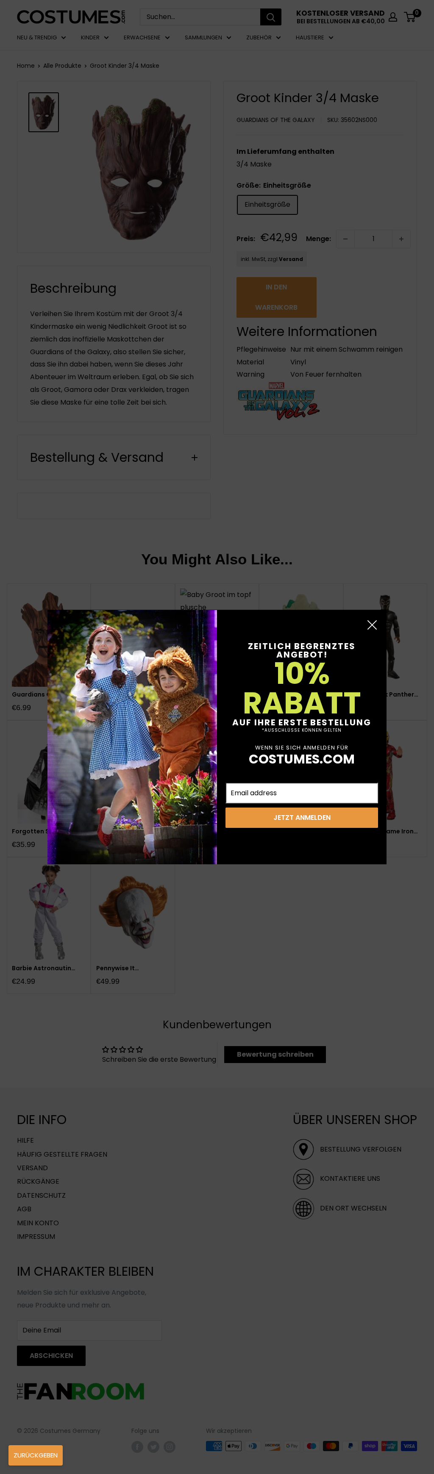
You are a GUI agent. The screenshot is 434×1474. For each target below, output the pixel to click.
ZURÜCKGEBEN (36, 1455)
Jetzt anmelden (302, 817)
